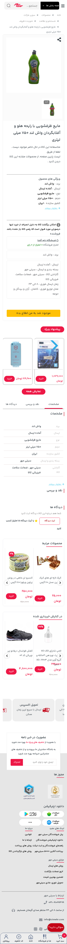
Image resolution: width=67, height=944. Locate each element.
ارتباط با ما (27, 840)
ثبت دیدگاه (49, 521)
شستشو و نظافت (47, 21)
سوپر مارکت (29, 15)
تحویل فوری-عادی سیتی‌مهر (49, 883)
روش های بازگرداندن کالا (20, 851)
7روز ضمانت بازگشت (53, 871)
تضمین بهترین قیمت (53, 877)
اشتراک (17, 762)
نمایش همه (33, 391)
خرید (41, 379)
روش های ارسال (55, 866)
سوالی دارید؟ (55, 927)
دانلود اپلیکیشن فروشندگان (49, 840)
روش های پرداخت (23, 846)
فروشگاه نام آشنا (46, 240)
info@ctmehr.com (54, 920)
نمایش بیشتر (51, 208)
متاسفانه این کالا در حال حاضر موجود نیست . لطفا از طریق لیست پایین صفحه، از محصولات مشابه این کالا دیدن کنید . (34, 154)
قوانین (28, 834)
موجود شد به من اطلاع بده (33, 313)
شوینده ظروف (26, 21)
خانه (59, 15)
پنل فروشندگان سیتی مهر (50, 834)
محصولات (46, 15)
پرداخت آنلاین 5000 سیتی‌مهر (49, 851)
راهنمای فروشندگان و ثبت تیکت (48, 846)
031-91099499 (56, 902)
